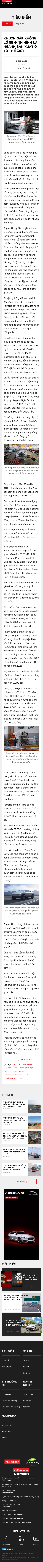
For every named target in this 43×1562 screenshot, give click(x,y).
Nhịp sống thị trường (11, 1407)
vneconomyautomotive (14, 1071)
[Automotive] (21, 1471)
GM (15, 1068)
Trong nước (19, 23)
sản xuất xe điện (26, 1068)
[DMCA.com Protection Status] (8, 1549)
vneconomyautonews (13, 1074)
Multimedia (9, 1415)
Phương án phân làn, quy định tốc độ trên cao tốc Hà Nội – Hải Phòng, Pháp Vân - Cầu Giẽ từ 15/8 (16, 1297)
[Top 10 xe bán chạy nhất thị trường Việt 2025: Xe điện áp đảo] (11, 1279)
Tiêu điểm (21, 17)
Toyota (17, 1064)
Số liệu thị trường (9, 1400)
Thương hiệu (28, 1394)
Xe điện (26, 1373)
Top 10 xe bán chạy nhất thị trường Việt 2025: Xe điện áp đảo (25, 1277)
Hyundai (8, 1068)
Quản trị (26, 1407)
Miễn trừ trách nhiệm (9, 1510)
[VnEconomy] (12, 1462)
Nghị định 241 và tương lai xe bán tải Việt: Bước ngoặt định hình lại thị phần (14, 1150)
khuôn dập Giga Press (14, 1078)
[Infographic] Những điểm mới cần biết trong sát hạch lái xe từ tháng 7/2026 (14, 1103)
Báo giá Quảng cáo (9, 1501)
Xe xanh (28, 1351)
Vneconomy (27, 1064)
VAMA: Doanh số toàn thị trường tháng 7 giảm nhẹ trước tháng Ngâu (18, 1323)
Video (4, 1437)
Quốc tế (7, 23)
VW (26, 1074)
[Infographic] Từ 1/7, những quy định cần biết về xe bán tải (15, 1119)
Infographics (7, 1425)
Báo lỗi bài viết (24, 68)
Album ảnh (6, 1431)
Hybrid (26, 1366)
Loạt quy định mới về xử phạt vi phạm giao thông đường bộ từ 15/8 (15, 1166)
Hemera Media (7, 1493)
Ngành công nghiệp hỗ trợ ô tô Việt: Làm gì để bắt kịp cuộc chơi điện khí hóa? (14, 1135)
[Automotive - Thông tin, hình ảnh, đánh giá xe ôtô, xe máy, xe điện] (7, 2)
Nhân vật (27, 1400)
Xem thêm (20, 1181)
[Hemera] (32, 1461)
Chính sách (6, 1394)
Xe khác (26, 1360)
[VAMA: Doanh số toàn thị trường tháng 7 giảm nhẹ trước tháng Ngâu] (31, 1325)
